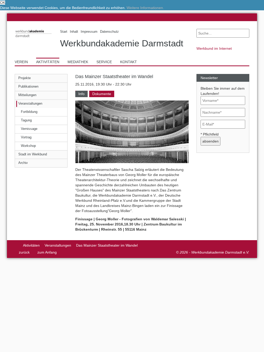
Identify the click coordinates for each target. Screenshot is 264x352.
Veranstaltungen (58, 245)
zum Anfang (47, 252)
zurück (24, 252)
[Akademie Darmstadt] (16, 245)
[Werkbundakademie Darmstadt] (33, 38)
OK (2, 3)
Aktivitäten (31, 245)
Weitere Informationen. (145, 8)
